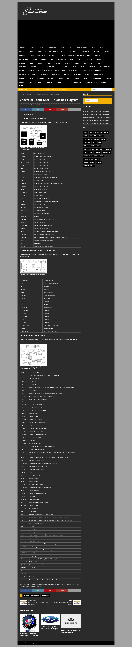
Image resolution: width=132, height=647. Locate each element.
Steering (97, 152)
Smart (86, 78)
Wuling (103, 82)
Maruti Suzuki (105, 67)
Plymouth (55, 74)
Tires (101, 156)
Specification (88, 152)
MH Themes (51, 643)
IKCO (31, 63)
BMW (101, 48)
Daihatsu (40, 55)
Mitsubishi (72, 70)
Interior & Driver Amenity (92, 146)
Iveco (58, 63)
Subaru (108, 78)
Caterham (52, 51)
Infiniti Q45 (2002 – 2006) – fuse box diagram (96, 120)
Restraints (107, 149)
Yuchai (21, 86)
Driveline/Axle (98, 136)
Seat (68, 78)
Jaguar (67, 63)
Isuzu (49, 63)
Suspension (106, 152)
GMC (71, 59)
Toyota (49, 82)
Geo (52, 59)
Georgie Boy (62, 59)
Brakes (106, 132)
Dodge (61, 55)
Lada (42, 67)
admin (34, 105)
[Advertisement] (66, 32)
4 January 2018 (26, 105)
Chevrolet (73, 51)
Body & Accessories (96, 132)
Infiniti (40, 63)
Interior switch (89, 149)
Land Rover (63, 67)
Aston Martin (82, 48)
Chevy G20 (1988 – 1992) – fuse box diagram (96, 114)
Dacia (106, 51)
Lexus (74, 67)
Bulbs (85, 136)
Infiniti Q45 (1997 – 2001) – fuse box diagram (96, 123)
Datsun (51, 55)
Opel (34, 74)
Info (99, 142)
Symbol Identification (91, 156)
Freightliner (23, 59)
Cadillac (41, 51)
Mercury (47, 70)
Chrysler (85, 51)
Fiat (88, 55)
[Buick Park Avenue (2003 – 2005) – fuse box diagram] (29, 623)
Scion (60, 78)
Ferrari (79, 55)
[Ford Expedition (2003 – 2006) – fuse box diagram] (50, 619)
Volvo (59, 82)
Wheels (98, 162)
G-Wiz (35, 59)
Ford (96, 55)
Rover (32, 78)
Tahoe (46, 105)
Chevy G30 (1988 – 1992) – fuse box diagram (96, 111)
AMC (62, 48)
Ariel (70, 48)
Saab (41, 78)
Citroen (96, 51)
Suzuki (21, 82)
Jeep (92, 63)
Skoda (77, 78)
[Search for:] (101, 89)
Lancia (51, 67)
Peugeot (44, 74)
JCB (85, 63)
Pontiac (66, 74)
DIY (91, 136)
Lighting (99, 149)
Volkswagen (77, 82)
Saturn (50, 78)
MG (56, 70)
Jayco (77, 63)
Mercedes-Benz (34, 70)
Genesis (43, 59)
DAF (31, 55)
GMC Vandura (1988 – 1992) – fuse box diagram (97, 117)
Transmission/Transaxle (91, 159)
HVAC (94, 142)
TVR (67, 82)
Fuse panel (45, 596)
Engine (103, 139)
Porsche (77, 74)
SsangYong (97, 78)
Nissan (97, 70)
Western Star (92, 82)
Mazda (21, 70)
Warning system (89, 162)
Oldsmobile (23, 74)
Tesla (39, 82)
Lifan (82, 67)
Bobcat (22, 51)
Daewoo (22, 55)
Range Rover (97, 74)
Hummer (99, 59)
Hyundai (22, 63)
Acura (31, 48)
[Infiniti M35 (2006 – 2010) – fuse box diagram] (71, 621)
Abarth (22, 48)
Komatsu (22, 67)
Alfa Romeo (52, 48)
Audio (85, 132)
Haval (80, 59)
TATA (30, 82)
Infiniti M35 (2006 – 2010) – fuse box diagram (70, 631)
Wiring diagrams (89, 166)
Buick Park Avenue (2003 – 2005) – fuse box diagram (29, 635)
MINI (63, 70)
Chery (63, 51)
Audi (93, 48)
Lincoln (92, 67)
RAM (86, 74)
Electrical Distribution (31, 596)
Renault (22, 78)
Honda (89, 59)
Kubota (33, 67)
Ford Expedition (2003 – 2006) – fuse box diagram (50, 628)
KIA (99, 63)
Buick (31, 51)
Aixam (41, 48)
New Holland (85, 70)
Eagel (70, 55)
